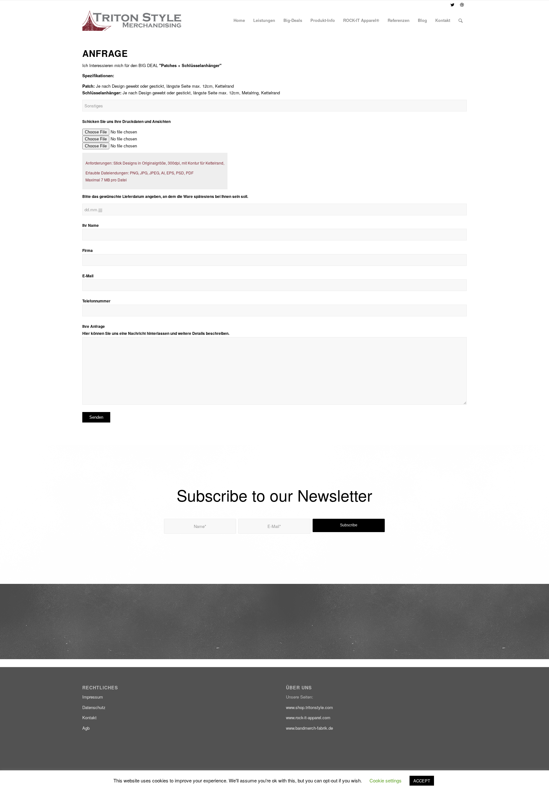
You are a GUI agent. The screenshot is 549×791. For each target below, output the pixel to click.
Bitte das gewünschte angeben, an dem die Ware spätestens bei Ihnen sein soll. (165, 196)
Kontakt (89, 717)
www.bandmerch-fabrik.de (309, 728)
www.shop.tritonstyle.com (309, 707)
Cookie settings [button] (385, 780)
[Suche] (460, 20)
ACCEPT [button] (421, 781)
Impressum (92, 697)
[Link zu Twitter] (452, 5)
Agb (86, 728)
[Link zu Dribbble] (462, 5)
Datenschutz (93, 707)
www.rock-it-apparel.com (308, 717)
